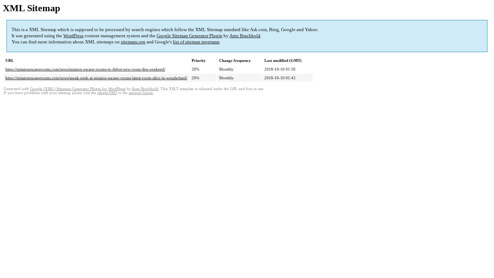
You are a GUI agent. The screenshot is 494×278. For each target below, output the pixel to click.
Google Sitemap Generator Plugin (189, 35)
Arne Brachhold (244, 35)
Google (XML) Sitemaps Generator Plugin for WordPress (77, 89)
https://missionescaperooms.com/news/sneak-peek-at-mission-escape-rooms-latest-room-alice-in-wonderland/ (96, 78)
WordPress (73, 35)
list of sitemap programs (196, 42)
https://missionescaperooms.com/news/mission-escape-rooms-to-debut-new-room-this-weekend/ (85, 69)
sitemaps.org (133, 42)
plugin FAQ (107, 93)
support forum (141, 93)
